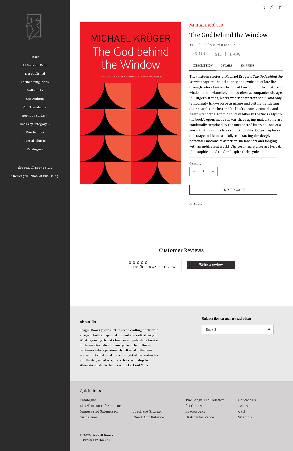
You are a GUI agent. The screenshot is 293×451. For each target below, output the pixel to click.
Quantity (195, 163)
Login (243, 406)
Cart (241, 411)
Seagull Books (102, 435)
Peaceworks (195, 411)
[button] (35, 116)
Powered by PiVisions (96, 439)
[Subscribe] (268, 329)
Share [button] (198, 203)
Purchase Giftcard (147, 411)
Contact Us (247, 400)
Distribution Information (100, 406)
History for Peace (199, 417)
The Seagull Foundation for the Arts (205, 403)
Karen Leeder (224, 45)
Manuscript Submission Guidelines (99, 414)
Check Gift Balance (148, 417)
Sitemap (245, 417)
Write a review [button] (211, 265)
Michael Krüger (206, 25)
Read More (140, 365)
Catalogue (88, 400)
